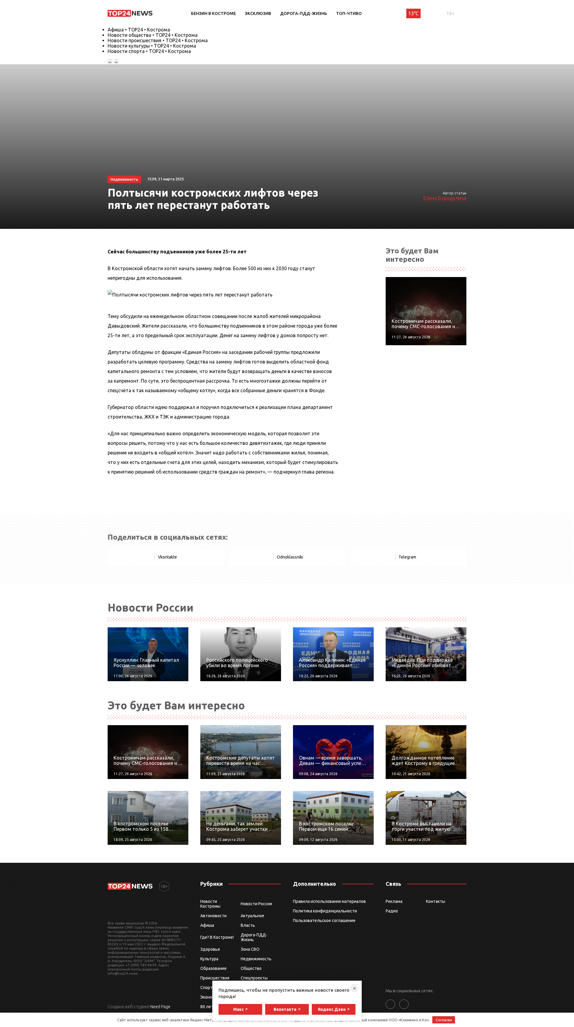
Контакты (435, 901)
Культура (209, 958)
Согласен (444, 1020)
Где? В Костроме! (217, 937)
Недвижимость (256, 958)
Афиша (207, 925)
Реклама (394, 901)
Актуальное (252, 915)
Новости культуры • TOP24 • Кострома (152, 45)
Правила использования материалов (329, 901)
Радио (392, 911)
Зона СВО (250, 949)
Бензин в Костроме (213, 13)
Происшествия (214, 978)
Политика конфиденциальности (325, 911)
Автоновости (213, 915)
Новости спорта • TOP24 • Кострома (149, 51)
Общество (251, 968)
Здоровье (210, 949)
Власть (248, 925)
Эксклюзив (258, 13)
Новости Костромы (210, 904)
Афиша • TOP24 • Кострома (139, 29)
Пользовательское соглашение (324, 920)
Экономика (211, 997)
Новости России (256, 903)
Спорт (206, 987)
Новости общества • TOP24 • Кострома (153, 35)
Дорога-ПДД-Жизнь (303, 13)
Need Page (160, 1006)
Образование (213, 968)
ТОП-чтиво (349, 13)
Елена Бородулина (444, 198)
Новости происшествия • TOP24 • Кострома (158, 40)
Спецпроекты (254, 978)
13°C (413, 13)
